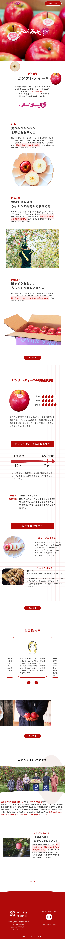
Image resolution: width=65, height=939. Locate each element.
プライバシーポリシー (18, 929)
